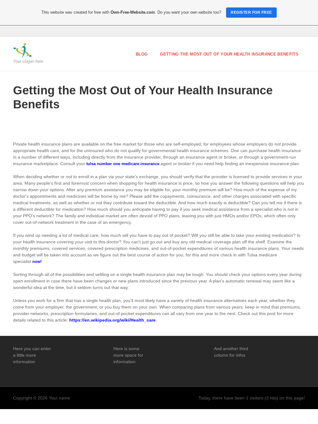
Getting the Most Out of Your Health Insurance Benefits (229, 54)
